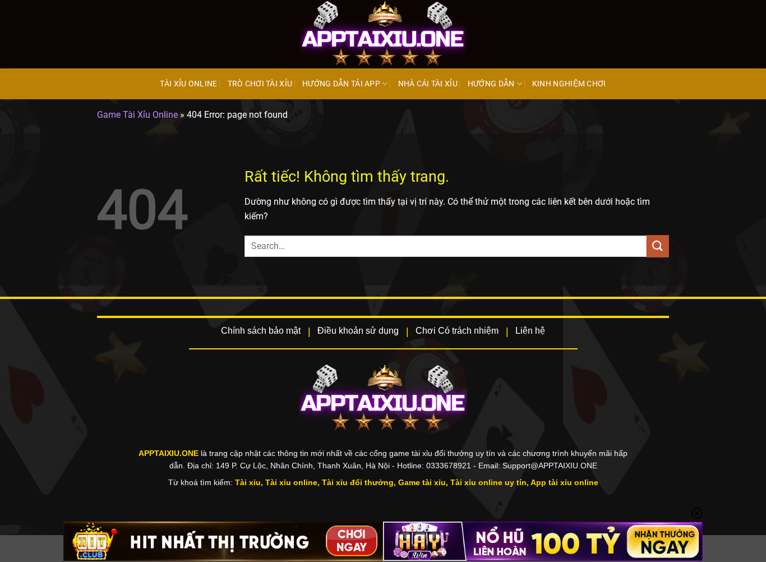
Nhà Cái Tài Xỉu (428, 84)
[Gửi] (658, 246)
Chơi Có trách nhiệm (457, 330)
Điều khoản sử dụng (358, 330)
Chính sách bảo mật (261, 330)
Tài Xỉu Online (188, 84)
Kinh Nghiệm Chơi (569, 84)
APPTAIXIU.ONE (170, 453)
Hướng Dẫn (491, 84)
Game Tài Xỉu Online (137, 114)
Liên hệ (530, 330)
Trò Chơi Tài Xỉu (260, 84)
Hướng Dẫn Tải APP (341, 84)
